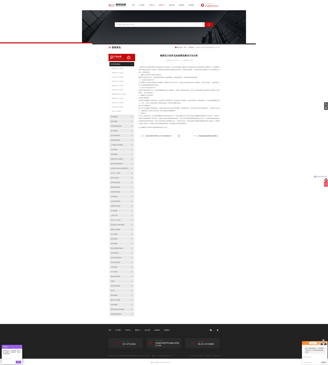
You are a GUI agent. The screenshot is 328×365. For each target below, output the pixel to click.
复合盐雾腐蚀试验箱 (117, 248)
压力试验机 (114, 271)
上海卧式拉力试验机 (118, 77)
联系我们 (191, 5)
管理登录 (208, 355)
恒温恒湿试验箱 (115, 286)
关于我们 (142, 5)
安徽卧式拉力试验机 (118, 72)
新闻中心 (162, 5)
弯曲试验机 (114, 154)
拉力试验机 (114, 234)
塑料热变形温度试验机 (117, 309)
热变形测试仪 (115, 253)
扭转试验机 (114, 116)
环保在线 (200, 355)
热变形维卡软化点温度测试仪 (119, 168)
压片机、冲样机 (115, 173)
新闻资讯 (191, 47)
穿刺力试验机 (115, 177)
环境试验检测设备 (116, 126)
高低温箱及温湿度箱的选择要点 (208, 136)
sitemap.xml (216, 355)
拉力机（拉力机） (116, 220)
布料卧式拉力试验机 (118, 81)
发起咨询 (324, 362)
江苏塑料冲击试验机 (117, 145)
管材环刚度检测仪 (116, 257)
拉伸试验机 (114, 196)
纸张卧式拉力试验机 (118, 90)
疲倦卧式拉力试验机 (118, 85)
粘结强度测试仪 (115, 135)
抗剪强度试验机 (115, 192)
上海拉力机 (114, 215)
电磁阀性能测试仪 (116, 314)
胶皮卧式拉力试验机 (118, 107)
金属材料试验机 (115, 206)
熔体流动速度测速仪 (117, 163)
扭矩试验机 (114, 243)
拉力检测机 (114, 210)
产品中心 (152, 5)
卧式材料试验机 (115, 64)
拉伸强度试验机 (115, 182)
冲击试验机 (114, 149)
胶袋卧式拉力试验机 (118, 102)
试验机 (113, 281)
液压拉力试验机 (115, 300)
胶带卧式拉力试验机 (118, 98)
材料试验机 (114, 121)
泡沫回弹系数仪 (115, 262)
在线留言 (181, 5)
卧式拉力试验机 (116, 111)
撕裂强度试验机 (115, 187)
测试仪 (113, 290)
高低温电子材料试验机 (117, 224)
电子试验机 (114, 130)
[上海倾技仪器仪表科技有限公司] (117, 5)
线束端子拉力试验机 (117, 159)
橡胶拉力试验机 (115, 229)
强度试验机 (114, 267)
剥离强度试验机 (115, 140)
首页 (133, 5)
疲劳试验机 (114, 239)
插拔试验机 (114, 295)
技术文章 (171, 5)
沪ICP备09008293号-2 (164, 355)
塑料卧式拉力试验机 (118, 68)
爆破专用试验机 (115, 276)
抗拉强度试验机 (115, 201)
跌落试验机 (114, 304)
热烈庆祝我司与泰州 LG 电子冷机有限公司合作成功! (161, 136)
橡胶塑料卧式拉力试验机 (119, 94)
